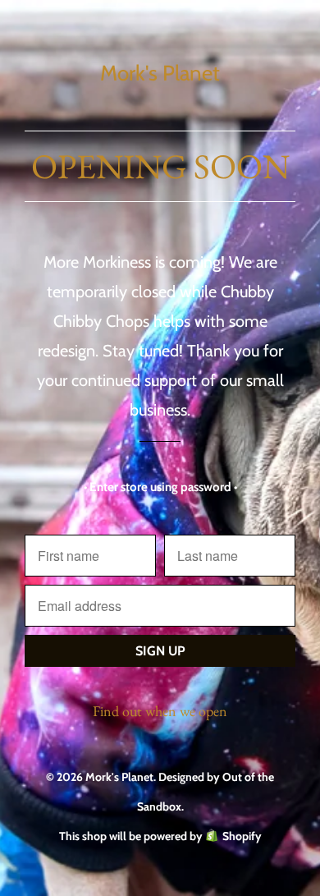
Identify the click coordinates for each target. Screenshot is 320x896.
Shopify (242, 836)
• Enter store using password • (160, 487)
